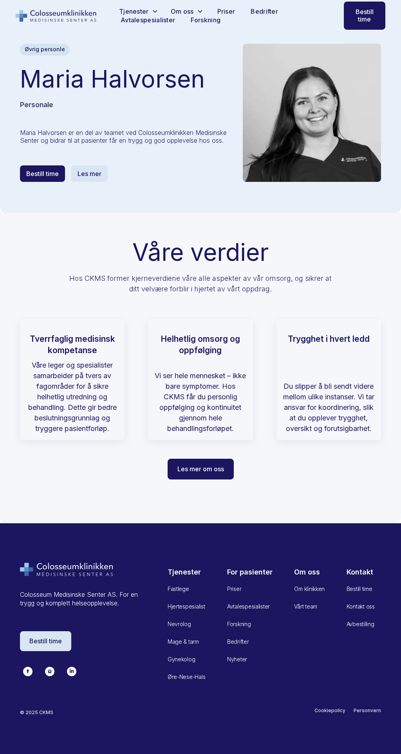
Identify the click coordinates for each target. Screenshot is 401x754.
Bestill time (365, 15)
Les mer (89, 174)
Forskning (205, 20)
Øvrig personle (45, 49)
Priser (226, 11)
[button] (138, 11)
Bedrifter (264, 11)
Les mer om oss (200, 469)
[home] (56, 15)
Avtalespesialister (148, 20)
